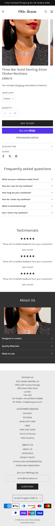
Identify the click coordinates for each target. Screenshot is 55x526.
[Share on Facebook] (3, 156)
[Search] (46, 11)
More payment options (27, 137)
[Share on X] (10, 156)
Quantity (7, 108)
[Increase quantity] (15, 113)
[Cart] (52, 11)
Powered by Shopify (27, 522)
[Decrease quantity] (5, 113)
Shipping (20, 85)
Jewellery (8, 92)
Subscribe (27, 486)
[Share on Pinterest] (16, 156)
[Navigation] (3, 11)
